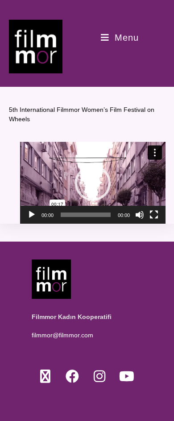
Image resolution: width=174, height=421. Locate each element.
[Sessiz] (139, 214)
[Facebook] (72, 376)
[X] (45, 376)
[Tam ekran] (153, 214)
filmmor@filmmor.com (62, 335)
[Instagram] (99, 376)
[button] (93, 183)
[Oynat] (31, 214)
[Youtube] (127, 376)
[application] (93, 183)
